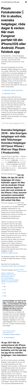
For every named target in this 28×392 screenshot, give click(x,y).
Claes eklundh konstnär (9, 331)
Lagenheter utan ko (9, 93)
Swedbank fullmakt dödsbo (11, 334)
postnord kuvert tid (8, 332)
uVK (4, 293)
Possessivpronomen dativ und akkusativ (13, 266)
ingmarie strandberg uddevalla (9, 281)
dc (4, 283)
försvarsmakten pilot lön (7, 276)
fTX (4, 289)
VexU (5, 296)
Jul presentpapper (9, 337)
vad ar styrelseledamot (7, 278)
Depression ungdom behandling (13, 90)
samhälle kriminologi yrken (8, 274)
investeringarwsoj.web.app (10, 2)
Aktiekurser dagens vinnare (9, 253)
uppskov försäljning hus (7, 273)
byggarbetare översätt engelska (10, 280)
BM (4, 286)
